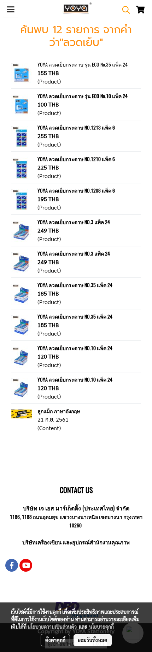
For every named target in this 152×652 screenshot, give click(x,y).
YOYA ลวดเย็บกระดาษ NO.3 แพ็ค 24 (73, 222)
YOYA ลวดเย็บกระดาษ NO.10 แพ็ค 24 (74, 348)
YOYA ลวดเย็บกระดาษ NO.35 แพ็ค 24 (74, 285)
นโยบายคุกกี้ (101, 626)
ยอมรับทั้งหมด (92, 640)
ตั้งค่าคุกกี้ (55, 640)
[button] (124, 10)
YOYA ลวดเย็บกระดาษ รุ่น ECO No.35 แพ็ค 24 (82, 64)
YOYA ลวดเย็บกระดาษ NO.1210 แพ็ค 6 (76, 159)
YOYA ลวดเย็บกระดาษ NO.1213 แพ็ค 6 (76, 127)
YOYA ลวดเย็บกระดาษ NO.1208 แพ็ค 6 (76, 190)
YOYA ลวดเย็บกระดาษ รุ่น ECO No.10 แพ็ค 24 (82, 96)
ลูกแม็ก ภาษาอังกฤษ (58, 411)
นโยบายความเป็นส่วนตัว (52, 626)
